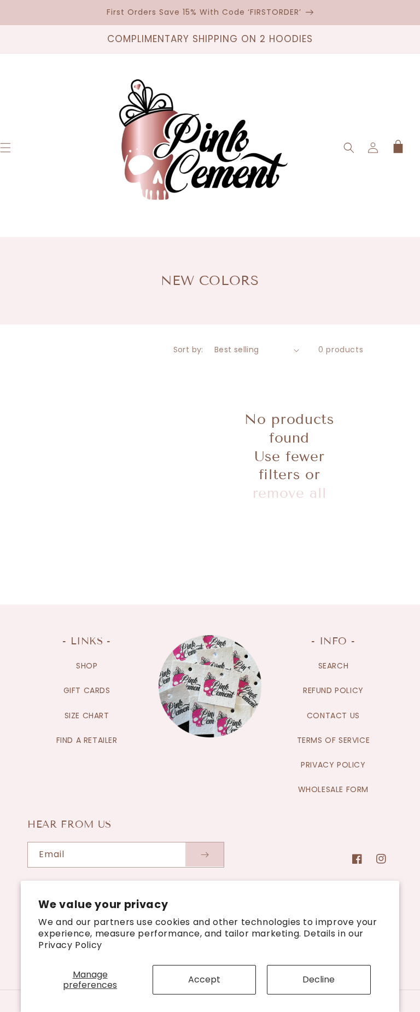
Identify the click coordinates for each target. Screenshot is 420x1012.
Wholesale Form (333, 789)
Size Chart (87, 715)
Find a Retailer (87, 740)
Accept (204, 979)
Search (333, 665)
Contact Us (333, 715)
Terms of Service (333, 740)
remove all (289, 493)
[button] (349, 148)
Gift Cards (86, 690)
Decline (318, 979)
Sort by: (188, 349)
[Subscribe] (204, 854)
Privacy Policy (70, 945)
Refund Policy (333, 690)
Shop (86, 665)
